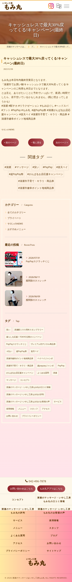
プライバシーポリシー (31, 416)
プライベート (14, 218)
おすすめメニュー (17, 229)
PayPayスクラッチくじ (16, 344)
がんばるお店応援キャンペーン (19, 373)
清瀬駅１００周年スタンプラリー (28, 329)
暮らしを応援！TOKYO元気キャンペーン (24, 337)
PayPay (61, 365)
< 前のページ (10, 142)
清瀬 (55, 373)
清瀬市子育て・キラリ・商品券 (19, 365)
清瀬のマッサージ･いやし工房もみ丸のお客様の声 (28, 401)
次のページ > (62, 142)
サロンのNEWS (7, 129)
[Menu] (66, 6)
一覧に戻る (36, 142)
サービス (58, 401)
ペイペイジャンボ (45, 358)
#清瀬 (8, 167)
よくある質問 (43, 373)
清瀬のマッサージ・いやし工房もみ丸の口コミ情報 (28, 387)
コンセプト (25, 380)
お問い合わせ (12, 416)
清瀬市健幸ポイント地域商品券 (19, 358)
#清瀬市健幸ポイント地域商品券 (36, 188)
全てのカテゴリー (17, 212)
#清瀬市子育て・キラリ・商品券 (36, 181)
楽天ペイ (35, 351)
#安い (36, 167)
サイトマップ (54, 550)
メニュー (22, 409)
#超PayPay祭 (16, 174)
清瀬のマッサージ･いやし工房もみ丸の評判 (25, 394)
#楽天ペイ (62, 167)
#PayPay (47, 167)
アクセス (46, 409)
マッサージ (11, 380)
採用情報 (10, 409)
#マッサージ (22, 167)
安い (8, 329)
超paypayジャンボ (45, 365)
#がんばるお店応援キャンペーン (45, 174)
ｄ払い (9, 351)
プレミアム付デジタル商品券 (43, 344)
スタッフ (34, 409)
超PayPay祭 (21, 351)
